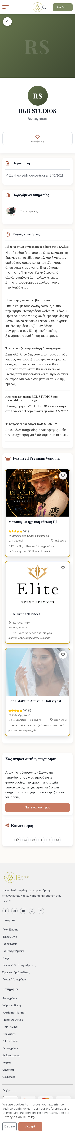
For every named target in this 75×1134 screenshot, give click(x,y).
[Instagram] (14, 911)
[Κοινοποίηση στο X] (49, 840)
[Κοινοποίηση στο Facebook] (41, 840)
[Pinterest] (32, 911)
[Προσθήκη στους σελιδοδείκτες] (63, 476)
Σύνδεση (62, 7)
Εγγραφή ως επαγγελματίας (19, 965)
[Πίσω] (7, 21)
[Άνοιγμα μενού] (5, 7)
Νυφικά (6, 1062)
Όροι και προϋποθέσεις (16, 972)
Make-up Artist (17, 719)
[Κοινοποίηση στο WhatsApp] (25, 840)
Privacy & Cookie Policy (18, 1117)
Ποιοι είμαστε (10, 929)
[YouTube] (23, 911)
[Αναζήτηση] (44, 7)
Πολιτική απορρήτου (14, 979)
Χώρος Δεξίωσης (12, 1005)
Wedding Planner (18, 627)
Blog (5, 958)
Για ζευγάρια (9, 943)
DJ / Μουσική (15, 540)
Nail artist (9, 1034)
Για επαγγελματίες (13, 950)
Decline (9, 1126)
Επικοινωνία (9, 936)
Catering (8, 1069)
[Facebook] (5, 911)
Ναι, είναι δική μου (37, 807)
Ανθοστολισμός (11, 1055)
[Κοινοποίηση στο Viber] (33, 840)
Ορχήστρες (8, 1076)
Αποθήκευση (37, 141)
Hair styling (35, 719)
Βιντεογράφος (10, 1048)
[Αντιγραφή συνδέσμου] (17, 840)
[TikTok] (41, 911)
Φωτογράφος (9, 998)
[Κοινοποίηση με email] (57, 840)
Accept (30, 1126)
